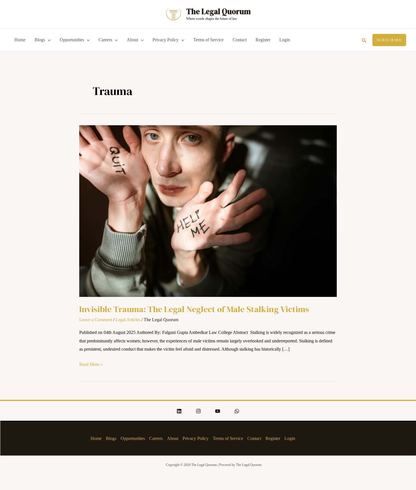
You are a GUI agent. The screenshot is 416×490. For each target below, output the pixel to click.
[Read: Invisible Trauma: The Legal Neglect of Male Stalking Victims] (208, 210)
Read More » (91, 363)
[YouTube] (217, 411)
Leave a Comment (95, 319)
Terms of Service (208, 39)
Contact (239, 39)
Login (284, 39)
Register (263, 39)
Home (19, 39)
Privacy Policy (166, 39)
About (132, 39)
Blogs (40, 39)
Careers (105, 39)
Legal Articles (127, 319)
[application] (48, 40)
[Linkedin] (179, 411)
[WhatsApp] (236, 411)
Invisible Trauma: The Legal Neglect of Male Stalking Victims (194, 309)
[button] (364, 40)
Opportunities (72, 39)
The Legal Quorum (218, 11)
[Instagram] (198, 411)
